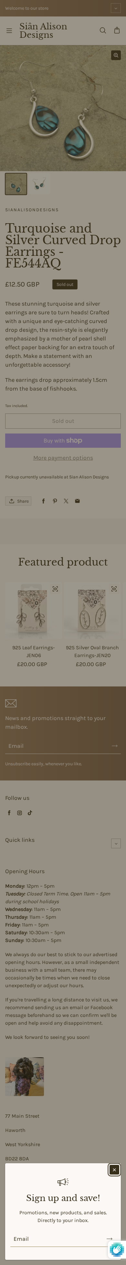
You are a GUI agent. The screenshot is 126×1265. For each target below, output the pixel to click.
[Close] (114, 1170)
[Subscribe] (109, 1239)
